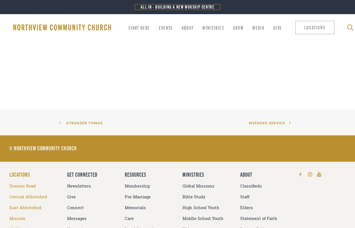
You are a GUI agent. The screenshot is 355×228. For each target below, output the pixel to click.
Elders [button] (246, 208)
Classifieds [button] (251, 186)
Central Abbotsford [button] (28, 197)
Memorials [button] (135, 208)
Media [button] (258, 27)
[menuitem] (139, 27)
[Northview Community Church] (62, 27)
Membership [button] (137, 186)
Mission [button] (17, 218)
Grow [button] (238, 27)
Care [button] (129, 218)
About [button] (188, 27)
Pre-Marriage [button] (138, 197)
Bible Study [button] (194, 197)
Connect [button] (75, 208)
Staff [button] (244, 197)
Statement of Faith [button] (258, 218)
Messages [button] (77, 218)
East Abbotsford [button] (25, 208)
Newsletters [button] (79, 186)
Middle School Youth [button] (203, 218)
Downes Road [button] (22, 186)
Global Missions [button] (198, 186)
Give (277, 27)
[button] (316, 27)
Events (166, 27)
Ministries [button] (213, 27)
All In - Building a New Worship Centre (178, 6)
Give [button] (71, 197)
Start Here (139, 27)
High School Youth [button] (200, 208)
